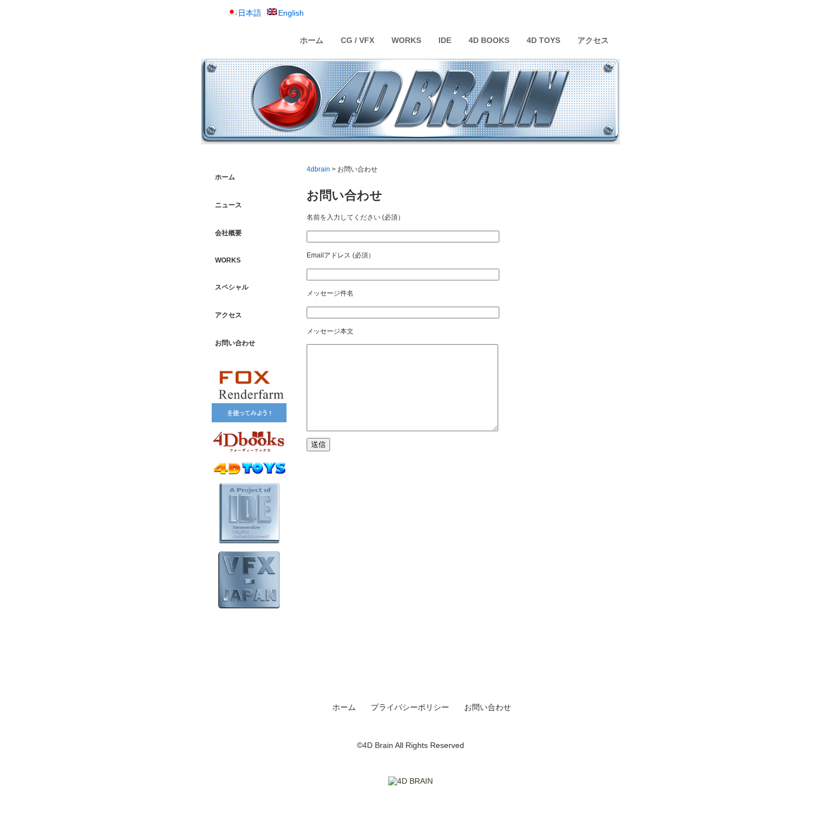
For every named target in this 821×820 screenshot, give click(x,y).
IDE (444, 40)
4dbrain (318, 169)
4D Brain (377, 745)
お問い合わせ (235, 343)
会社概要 (228, 233)
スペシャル (232, 287)
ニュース (228, 205)
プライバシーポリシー (410, 707)
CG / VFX (357, 40)
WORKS (406, 40)
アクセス (593, 40)
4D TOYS (543, 40)
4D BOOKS (489, 40)
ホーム (311, 40)
